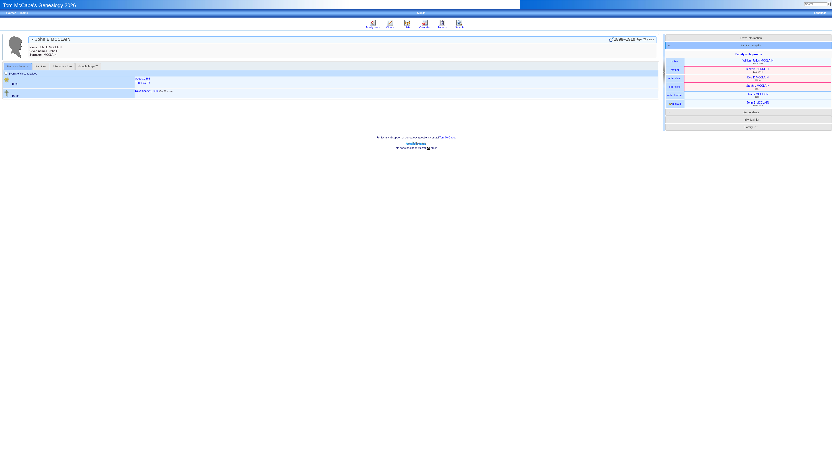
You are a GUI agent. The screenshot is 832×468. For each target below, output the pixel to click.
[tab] (342, 39)
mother (675, 70)
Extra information (751, 38)
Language (820, 13)
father (674, 61)
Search (459, 27)
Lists (407, 27)
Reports (442, 27)
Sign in (421, 13)
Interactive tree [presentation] (62, 66)
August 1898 (142, 78)
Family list (750, 127)
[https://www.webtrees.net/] (416, 143)
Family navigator (751, 45)
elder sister (674, 78)
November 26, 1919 (147, 91)
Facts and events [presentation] (18, 66)
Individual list (751, 119)
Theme (24, 13)
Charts (390, 27)
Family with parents (748, 54)
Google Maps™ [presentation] (88, 66)
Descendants (751, 112)
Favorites (10, 13)
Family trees (373, 27)
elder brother (674, 95)
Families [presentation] (41, 66)
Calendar (424, 27)
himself (676, 103)
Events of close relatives (22, 73)
